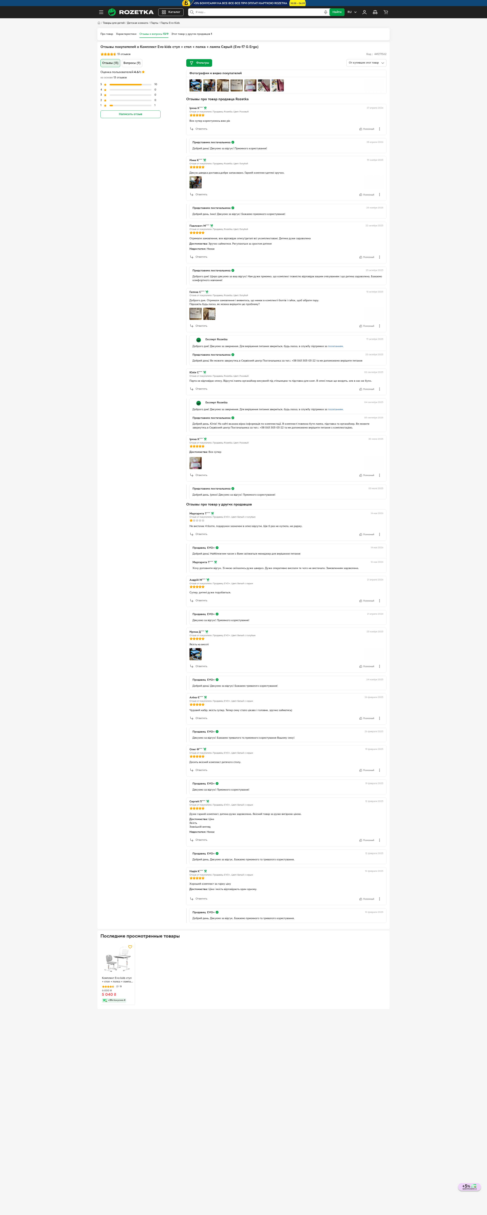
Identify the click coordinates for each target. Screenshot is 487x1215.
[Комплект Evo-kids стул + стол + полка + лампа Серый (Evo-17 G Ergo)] (117, 959)
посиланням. (336, 346)
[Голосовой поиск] (325, 12)
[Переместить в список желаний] (130, 947)
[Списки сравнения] (375, 12)
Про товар (106, 34)
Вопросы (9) (132, 63)
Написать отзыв (130, 114)
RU (350, 12)
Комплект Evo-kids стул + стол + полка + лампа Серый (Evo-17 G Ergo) (117, 980)
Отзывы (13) (110, 63)
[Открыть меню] (101, 12)
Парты (154, 23)
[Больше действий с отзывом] (379, 129)
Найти (337, 12)
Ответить (201, 129)
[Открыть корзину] (386, 12)
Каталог (174, 12)
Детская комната (137, 23)
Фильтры (202, 62)
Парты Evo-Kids (170, 23)
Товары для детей (114, 23)
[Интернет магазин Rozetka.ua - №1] (131, 12)
